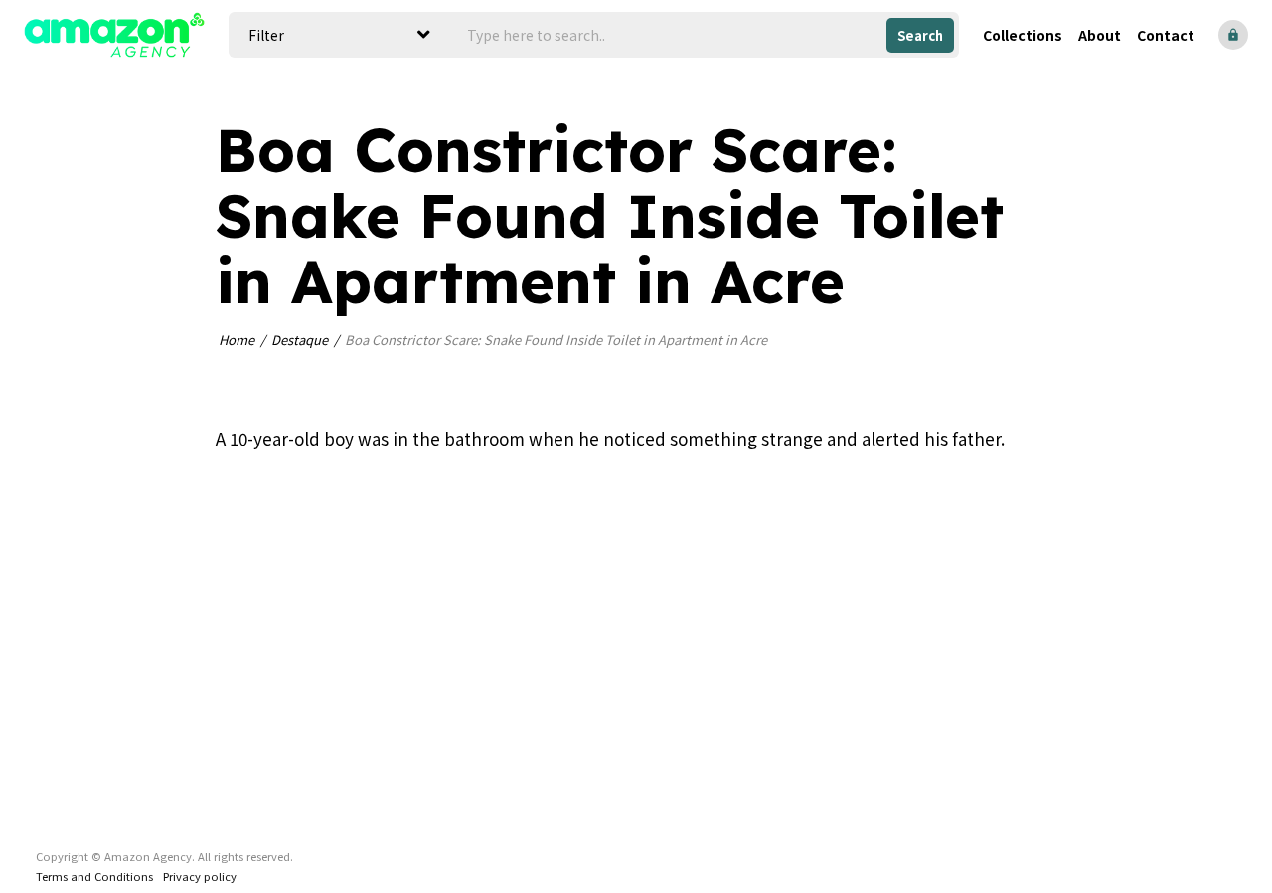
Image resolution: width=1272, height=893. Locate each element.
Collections (1022, 35)
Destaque (299, 339)
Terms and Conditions (94, 876)
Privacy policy (200, 876)
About (1099, 35)
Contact (1165, 35)
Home (236, 339)
